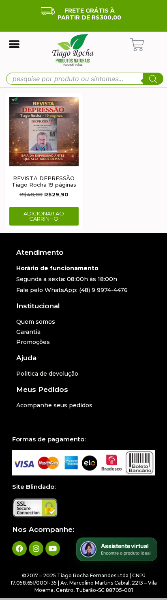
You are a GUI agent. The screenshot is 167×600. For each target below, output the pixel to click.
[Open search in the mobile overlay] (84, 79)
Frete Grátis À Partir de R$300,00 (89, 14)
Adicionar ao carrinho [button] (44, 216)
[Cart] (137, 45)
